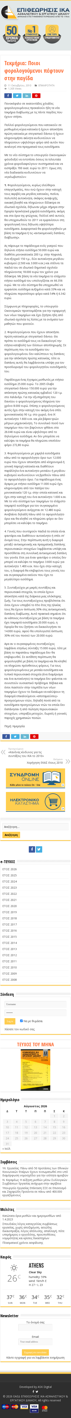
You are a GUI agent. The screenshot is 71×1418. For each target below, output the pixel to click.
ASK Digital (45, 1387)
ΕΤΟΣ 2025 (9, 875)
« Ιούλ (6, 1148)
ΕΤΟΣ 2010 (9, 967)
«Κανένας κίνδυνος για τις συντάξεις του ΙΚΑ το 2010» (26, 752)
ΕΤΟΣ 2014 (9, 943)
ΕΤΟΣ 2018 (9, 918)
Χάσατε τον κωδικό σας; (20, 1029)
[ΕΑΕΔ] (35, 11)
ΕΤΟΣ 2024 (9, 881)
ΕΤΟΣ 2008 (9, 980)
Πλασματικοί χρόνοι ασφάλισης (22, 1243)
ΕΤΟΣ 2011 (9, 961)
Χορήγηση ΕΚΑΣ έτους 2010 (45, 761)
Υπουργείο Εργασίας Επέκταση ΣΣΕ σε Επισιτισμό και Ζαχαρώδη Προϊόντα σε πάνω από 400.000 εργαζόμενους (34, 1191)
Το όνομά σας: (35, 1322)
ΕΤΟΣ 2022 (9, 894)
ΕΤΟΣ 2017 (9, 924)
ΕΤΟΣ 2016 (9, 930)
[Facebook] (32, 849)
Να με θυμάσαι (33, 1021)
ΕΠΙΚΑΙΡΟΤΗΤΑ (46, 85)
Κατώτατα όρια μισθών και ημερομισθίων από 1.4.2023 (31, 1217)
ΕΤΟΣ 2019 (9, 912)
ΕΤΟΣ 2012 (9, 955)
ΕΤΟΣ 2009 (9, 973)
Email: (35, 1337)
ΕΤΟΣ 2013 (9, 949)
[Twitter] (39, 849)
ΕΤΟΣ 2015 (9, 937)
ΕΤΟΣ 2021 (9, 900)
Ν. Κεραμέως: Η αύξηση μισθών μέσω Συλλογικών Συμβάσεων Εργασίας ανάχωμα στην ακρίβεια (34, 1181)
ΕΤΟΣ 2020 (9, 906)
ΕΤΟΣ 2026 (9, 869)
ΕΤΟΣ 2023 (9, 887)
